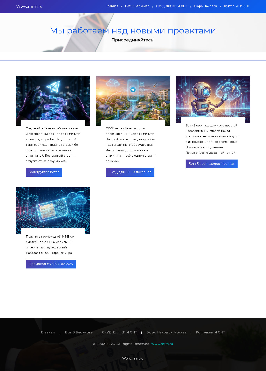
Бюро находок (205, 6)
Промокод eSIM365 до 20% (51, 264)
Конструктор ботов (44, 172)
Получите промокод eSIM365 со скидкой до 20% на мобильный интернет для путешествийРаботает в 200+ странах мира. (50, 245)
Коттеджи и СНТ (237, 6)
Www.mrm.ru (29, 6)
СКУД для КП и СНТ (171, 6)
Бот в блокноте (137, 6)
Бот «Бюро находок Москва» (211, 164)
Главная (112, 6)
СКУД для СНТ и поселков (130, 172)
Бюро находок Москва (166, 332)
